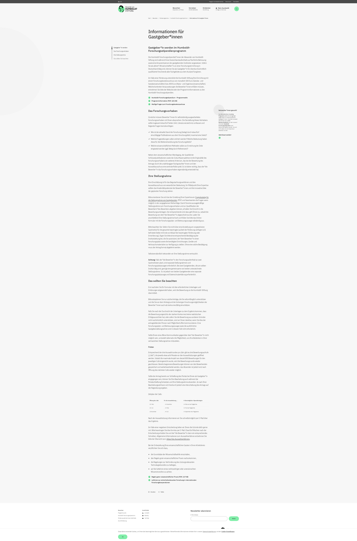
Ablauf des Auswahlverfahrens (178, 439)
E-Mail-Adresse (194, 515)
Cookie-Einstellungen (227, 531)
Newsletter (236, 1)
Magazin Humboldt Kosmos (216, 1)
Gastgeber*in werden (120, 48)
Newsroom (228, 1)
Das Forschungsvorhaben (121, 51)
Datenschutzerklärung (209, 531)
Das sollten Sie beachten (121, 59)
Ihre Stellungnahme (120, 55)
